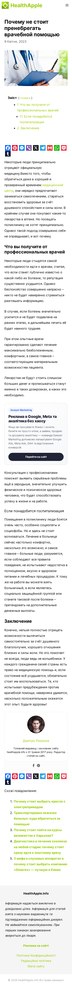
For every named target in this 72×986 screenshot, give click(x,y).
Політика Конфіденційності (36, 955)
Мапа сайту (36, 966)
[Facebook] (33, 766)
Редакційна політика (36, 961)
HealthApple (26, 5)
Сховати (25, 97)
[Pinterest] (38, 766)
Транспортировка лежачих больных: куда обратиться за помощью (37, 818)
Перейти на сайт (36, 456)
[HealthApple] (5, 5)
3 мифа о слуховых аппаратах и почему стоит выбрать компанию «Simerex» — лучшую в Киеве (40, 864)
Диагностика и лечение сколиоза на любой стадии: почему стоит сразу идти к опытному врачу (40, 847)
